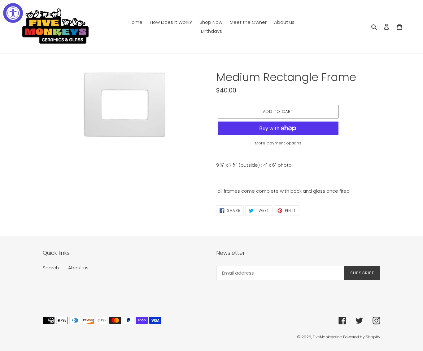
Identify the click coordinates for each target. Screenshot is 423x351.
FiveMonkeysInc (327, 337)
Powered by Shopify (361, 337)
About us (78, 267)
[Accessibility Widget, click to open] (13, 13)
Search (51, 267)
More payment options (278, 143)
